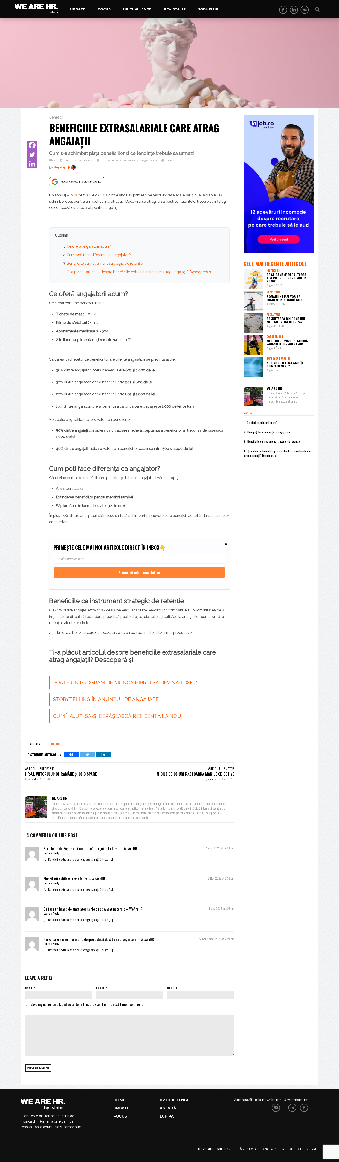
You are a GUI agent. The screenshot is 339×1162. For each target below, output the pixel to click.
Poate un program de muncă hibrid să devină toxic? (125, 682)
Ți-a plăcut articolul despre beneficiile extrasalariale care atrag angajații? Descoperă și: (139, 272)
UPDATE (121, 1108)
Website (173, 988)
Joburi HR (208, 9)
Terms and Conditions (214, 1149)
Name (29, 988)
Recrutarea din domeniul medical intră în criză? (286, 320)
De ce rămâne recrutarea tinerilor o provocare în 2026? (286, 277)
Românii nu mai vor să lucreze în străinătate (284, 298)
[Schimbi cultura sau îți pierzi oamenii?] (253, 367)
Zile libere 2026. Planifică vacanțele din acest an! (287, 342)
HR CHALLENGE (174, 1100)
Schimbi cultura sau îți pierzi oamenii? (285, 364)
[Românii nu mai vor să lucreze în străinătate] (253, 301)
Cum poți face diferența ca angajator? (99, 255)
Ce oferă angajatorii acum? (89, 246)
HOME (119, 1100)
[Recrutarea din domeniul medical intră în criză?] (253, 323)
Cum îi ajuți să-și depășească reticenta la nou (117, 716)
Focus (104, 9)
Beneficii (56, 117)
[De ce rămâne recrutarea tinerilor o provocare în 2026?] (253, 279)
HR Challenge (137, 9)
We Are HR (62, 167)
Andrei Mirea (214, 779)
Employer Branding (279, 358)
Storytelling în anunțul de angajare (106, 699)
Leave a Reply (51, 853)
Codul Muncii (275, 336)
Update (77, 9)
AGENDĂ (168, 1108)
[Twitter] (32, 154)
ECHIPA (167, 1116)
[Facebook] (32, 145)
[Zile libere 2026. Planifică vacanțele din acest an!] (253, 345)
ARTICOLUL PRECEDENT (39, 768)
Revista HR (175, 9)
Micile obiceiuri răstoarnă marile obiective (195, 774)
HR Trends (273, 270)
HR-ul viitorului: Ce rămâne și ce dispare (61, 774)
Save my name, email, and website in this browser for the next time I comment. (87, 1004)
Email (100, 988)
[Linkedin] (32, 163)
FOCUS (120, 1116)
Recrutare (273, 292)
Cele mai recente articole (275, 263)
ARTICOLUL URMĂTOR (220, 768)
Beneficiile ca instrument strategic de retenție (105, 263)
